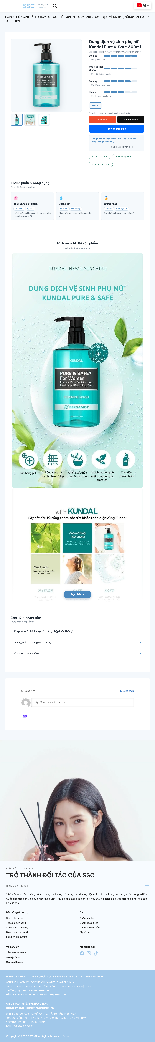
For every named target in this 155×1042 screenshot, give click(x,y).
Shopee (102, 119)
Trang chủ (12, 17)
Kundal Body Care (78, 17)
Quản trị (67, 1036)
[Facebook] (82, 953)
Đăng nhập (128, 691)
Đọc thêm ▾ (77, 594)
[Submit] (134, 885)
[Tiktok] (95, 953)
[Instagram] (89, 953)
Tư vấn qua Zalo (117, 128)
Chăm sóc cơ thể (50, 17)
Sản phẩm (29, 17)
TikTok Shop (131, 119)
